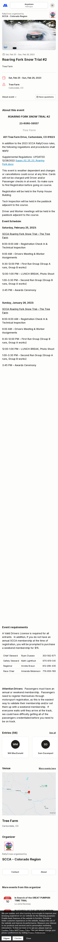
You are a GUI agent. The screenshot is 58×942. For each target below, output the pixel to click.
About (44, 872)
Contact (15, 872)
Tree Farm (7, 66)
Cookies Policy (8, 930)
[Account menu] (52, 5)
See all (52, 733)
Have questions (46, 97)
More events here (47, 768)
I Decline (18, 938)
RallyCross (6, 14)
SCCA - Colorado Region (14, 16)
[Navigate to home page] (5, 5)
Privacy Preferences (36, 932)
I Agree (6, 938)
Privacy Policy (24, 930)
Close (28, 938)
